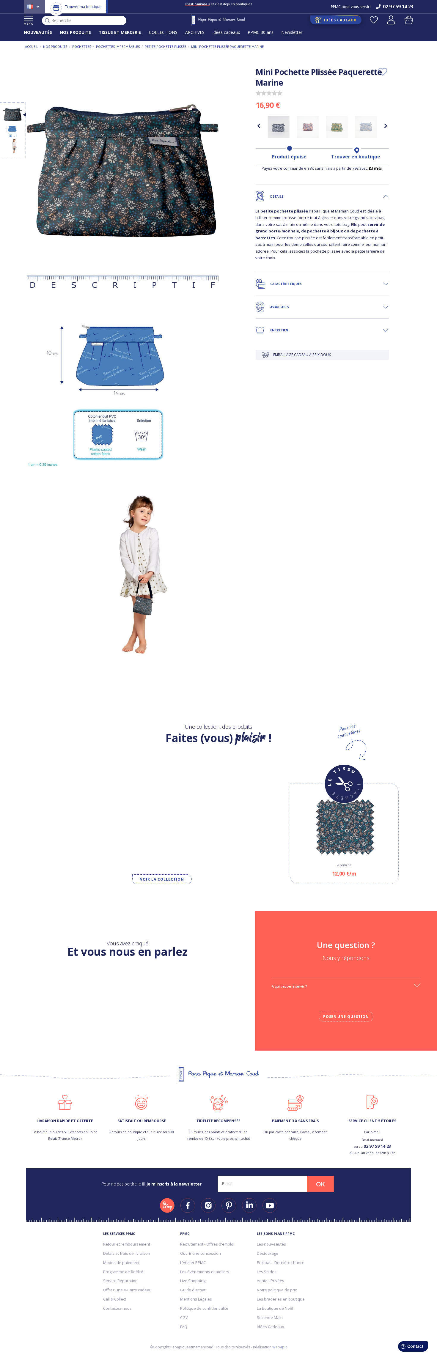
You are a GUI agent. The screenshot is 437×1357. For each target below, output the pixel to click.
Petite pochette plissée (165, 46)
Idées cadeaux (226, 32)
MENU (29, 24)
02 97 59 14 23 (377, 1146)
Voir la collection (162, 879)
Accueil (31, 46)
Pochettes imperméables (118, 46)
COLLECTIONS (163, 32)
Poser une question (346, 1016)
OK (320, 1184)
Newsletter (291, 32)
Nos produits (55, 46)
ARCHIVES (195, 32)
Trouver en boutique (355, 156)
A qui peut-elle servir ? (289, 986)
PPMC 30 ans (260, 32)
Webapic (279, 1347)
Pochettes (81, 46)
